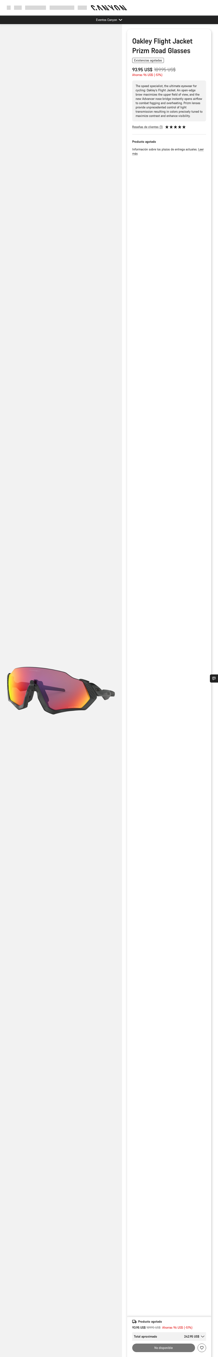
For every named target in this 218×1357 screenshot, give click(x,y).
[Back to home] (109, 7)
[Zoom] (61, 694)
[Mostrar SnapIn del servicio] (214, 678)
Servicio (83, 8)
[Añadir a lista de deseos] (202, 1348)
